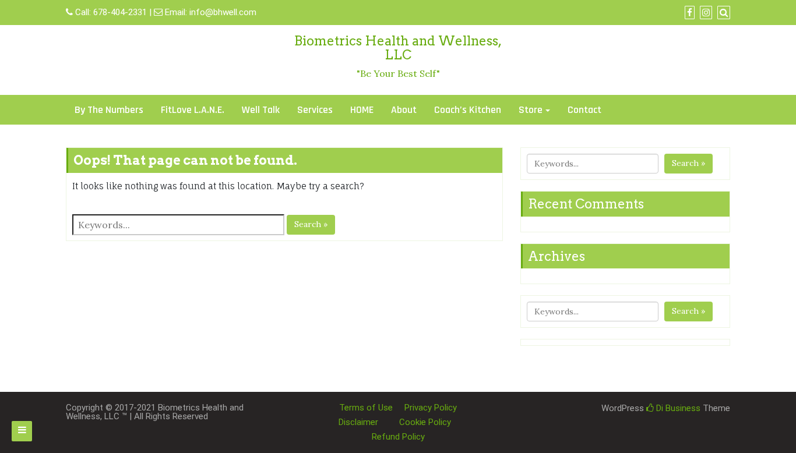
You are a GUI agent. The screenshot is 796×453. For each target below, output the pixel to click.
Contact (584, 109)
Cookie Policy (425, 422)
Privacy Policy (430, 407)
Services (315, 109)
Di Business (677, 408)
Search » (310, 224)
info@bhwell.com (222, 12)
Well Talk (261, 109)
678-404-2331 (120, 12)
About (404, 109)
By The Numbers (109, 109)
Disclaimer (358, 422)
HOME (362, 109)
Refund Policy (398, 436)
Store (531, 109)
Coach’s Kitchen (467, 109)
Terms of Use (366, 407)
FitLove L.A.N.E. (192, 109)
